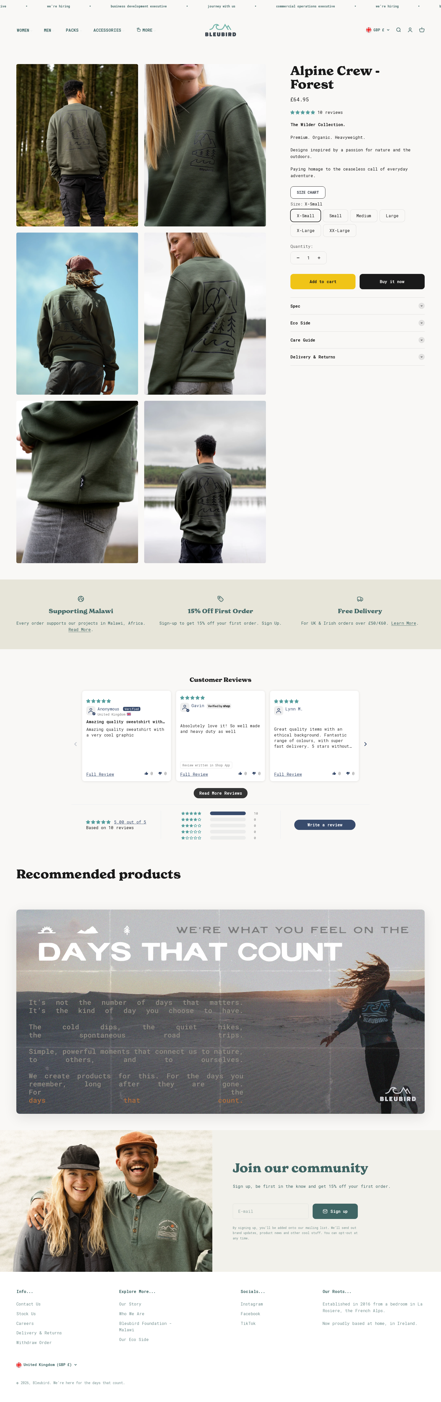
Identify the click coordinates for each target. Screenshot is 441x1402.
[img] (98, 701)
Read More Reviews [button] (220, 793)
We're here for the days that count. (89, 1382)
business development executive (51, 6)
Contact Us (28, 1304)
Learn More (403, 623)
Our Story (130, 1304)
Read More (79, 629)
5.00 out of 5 (130, 822)
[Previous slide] (75, 744)
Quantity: (301, 246)
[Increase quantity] (319, 258)
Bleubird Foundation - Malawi (145, 1327)
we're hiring (299, 6)
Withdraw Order (34, 1342)
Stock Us (26, 1313)
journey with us (134, 6)
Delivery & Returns (39, 1332)
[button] (303, 112)
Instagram (252, 1304)
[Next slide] (365, 744)
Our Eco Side (134, 1339)
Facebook (250, 1313)
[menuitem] (24, 29)
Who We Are (131, 1313)
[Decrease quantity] (298, 258)
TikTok (248, 1323)
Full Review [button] (100, 774)
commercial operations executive (218, 6)
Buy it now (392, 281)
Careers (25, 1323)
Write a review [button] (325, 824)
